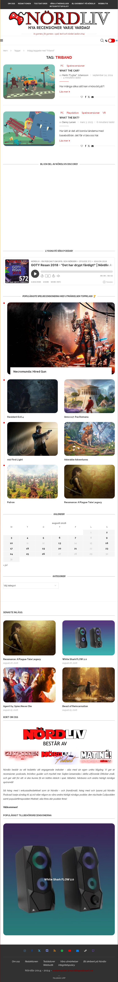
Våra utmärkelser (59, 4)
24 (11, 554)
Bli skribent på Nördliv (83, 4)
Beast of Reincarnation (75, 706)
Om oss (11, 4)
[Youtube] (69, 950)
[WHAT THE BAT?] (29, 128)
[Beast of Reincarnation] (88, 684)
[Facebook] (32, 950)
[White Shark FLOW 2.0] (88, 637)
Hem (5, 50)
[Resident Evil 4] (32, 396)
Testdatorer (40, 4)
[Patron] (32, 481)
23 (106, 548)
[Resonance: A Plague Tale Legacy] (89, 481)
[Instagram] (25, 950)
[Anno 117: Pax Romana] (89, 396)
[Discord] (47, 950)
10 (11, 543)
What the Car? (69, 70)
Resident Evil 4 (15, 417)
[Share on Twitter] (89, 97)
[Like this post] (82, 97)
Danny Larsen (69, 122)
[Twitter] (39, 950)
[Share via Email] (92, 97)
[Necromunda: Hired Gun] (61, 338)
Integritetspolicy (59, 6)
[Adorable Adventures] (89, 439)
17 (11, 548)
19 (43, 548)
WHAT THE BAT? (69, 117)
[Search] (102, 40)
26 (43, 554)
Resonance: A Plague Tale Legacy (83, 502)
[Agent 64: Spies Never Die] (29, 684)
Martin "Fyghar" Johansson (75, 75)
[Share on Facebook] (85, 97)
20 (59, 548)
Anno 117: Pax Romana (76, 417)
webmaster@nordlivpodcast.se (72, 970)
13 (59, 543)
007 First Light (15, 459)
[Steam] (85, 950)
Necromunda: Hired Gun (29, 371)
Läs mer (63, 91)
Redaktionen (24, 4)
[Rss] (55, 950)
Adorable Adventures (76, 459)
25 (27, 554)
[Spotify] (62, 950)
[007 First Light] (32, 439)
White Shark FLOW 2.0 (74, 659)
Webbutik (103, 4)
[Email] (77, 950)
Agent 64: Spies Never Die (17, 706)
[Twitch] (93, 950)
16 (106, 543)
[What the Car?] (29, 81)
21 (75, 548)
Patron (11, 502)
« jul (5, 565)
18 (27, 548)
